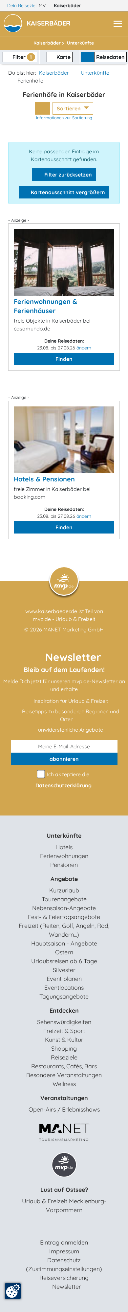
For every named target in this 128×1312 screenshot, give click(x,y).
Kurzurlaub (64, 890)
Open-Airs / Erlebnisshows (64, 1109)
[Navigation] (117, 23)
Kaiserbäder (68, 6)
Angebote (64, 879)
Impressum (64, 1251)
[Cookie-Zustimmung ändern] (13, 1291)
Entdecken (64, 1010)
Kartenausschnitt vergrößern (67, 192)
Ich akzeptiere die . (64, 780)
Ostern (64, 952)
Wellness (64, 1084)
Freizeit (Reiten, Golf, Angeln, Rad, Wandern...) (64, 930)
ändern (83, 348)
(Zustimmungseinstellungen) (64, 1269)
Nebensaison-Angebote (64, 908)
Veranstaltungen (64, 1098)
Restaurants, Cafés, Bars (64, 1066)
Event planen (64, 979)
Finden (64, 359)
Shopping (64, 1048)
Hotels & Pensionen (44, 479)
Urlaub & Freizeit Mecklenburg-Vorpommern (64, 1205)
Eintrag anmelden (64, 1242)
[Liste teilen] (42, 108)
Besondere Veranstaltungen (64, 1075)
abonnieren (64, 759)
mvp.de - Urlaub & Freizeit (64, 619)
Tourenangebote (64, 899)
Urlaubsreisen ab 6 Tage (64, 961)
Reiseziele (64, 1057)
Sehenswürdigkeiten (64, 1022)
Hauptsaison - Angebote (64, 943)
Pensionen (64, 865)
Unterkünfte (95, 72)
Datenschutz (64, 1260)
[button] (50, 24)
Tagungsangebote (64, 996)
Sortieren (69, 108)
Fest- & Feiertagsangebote (64, 917)
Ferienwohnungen (64, 856)
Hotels (64, 847)
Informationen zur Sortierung (64, 117)
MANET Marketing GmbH (73, 629)
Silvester (64, 970)
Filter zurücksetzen (67, 174)
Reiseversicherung (64, 1278)
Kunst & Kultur (64, 1039)
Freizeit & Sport (64, 1031)
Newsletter (66, 1286)
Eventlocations (64, 987)
